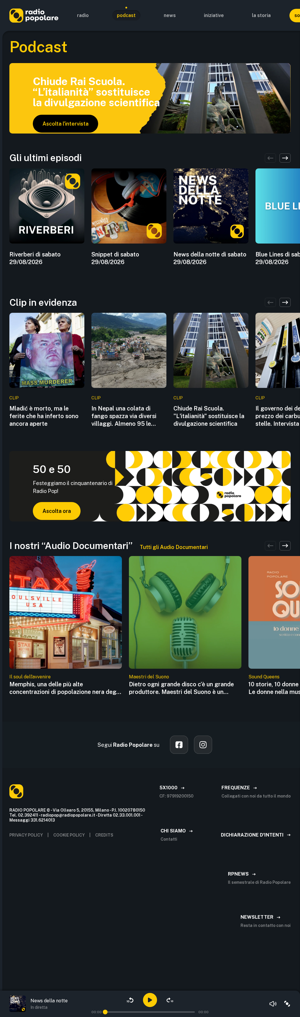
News (170, 15)
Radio (83, 15)
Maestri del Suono (149, 677)
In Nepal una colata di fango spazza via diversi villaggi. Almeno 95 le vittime (123, 416)
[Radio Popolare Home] (33, 15)
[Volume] (273, 1003)
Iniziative (214, 15)
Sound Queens (263, 677)
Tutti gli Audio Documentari (174, 547)
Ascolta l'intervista (65, 124)
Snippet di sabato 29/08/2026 (115, 258)
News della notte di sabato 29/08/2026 (209, 258)
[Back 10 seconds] (130, 1000)
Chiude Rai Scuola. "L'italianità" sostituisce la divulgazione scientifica (208, 416)
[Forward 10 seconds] (169, 1000)
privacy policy (26, 835)
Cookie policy (69, 835)
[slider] (105, 1012)
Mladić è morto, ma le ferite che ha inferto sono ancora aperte (44, 416)
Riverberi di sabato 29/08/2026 (35, 258)
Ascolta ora (56, 511)
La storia (261, 15)
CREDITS (104, 835)
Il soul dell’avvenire (30, 677)
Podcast (126, 15)
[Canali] (287, 1003)
